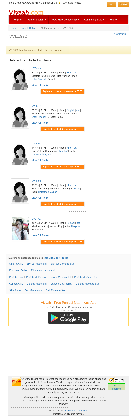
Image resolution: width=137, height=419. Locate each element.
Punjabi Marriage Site (85, 277)
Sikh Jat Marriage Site (62, 263)
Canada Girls (16, 283)
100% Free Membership (64, 19)
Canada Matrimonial (61, 283)
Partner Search (36, 19)
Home (14, 28)
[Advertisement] (110, 79)
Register (18, 19)
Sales (77, 188)
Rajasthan (43, 191)
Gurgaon (46, 154)
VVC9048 (37, 68)
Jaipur (53, 191)
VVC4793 (37, 218)
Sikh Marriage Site (55, 290)
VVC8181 (37, 106)
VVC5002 (37, 181)
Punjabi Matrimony (36, 277)
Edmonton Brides (18, 270)
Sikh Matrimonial (33, 290)
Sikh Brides (15, 290)
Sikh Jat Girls (16, 263)
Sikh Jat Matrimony (37, 263)
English (70, 110)
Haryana (36, 154)
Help (112, 19)
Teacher (63, 151)
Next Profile (120, 33)
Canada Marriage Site (87, 283)
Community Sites (93, 19)
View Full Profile (40, 85)
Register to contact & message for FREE (62, 91)
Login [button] (111, 4)
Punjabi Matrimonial (60, 277)
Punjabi (71, 222)
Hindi (69, 72)
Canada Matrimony (37, 283)
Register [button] (124, 4)
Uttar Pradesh (39, 79)
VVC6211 (37, 143)
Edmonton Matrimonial (43, 270)
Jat (75, 72)
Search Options (29, 28)
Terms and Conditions (76, 410)
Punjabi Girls (16, 277)
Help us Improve (116, 387)
